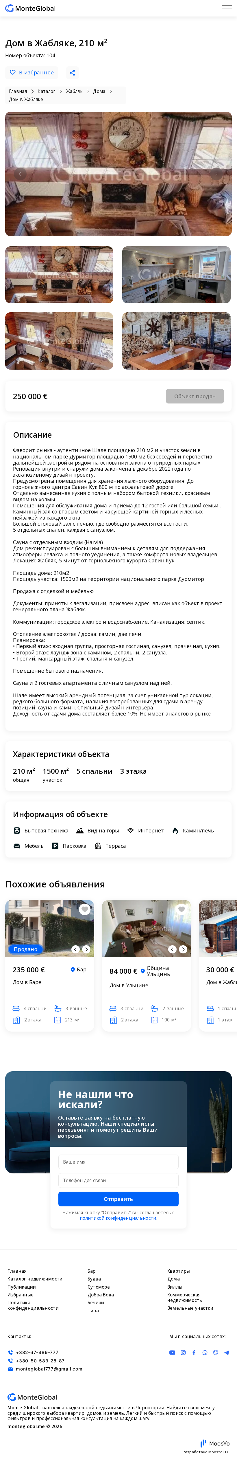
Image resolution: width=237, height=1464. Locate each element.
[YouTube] (172, 1352)
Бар (92, 1271)
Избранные (21, 1295)
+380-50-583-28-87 (40, 1361)
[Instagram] (183, 1352)
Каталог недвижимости (35, 1279)
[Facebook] (194, 1352)
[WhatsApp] (205, 1352)
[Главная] (30, 8)
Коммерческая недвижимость (184, 1297)
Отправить (118, 1198)
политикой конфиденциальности (118, 1218)
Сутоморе (99, 1287)
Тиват (95, 1311)
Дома (173, 1279)
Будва (94, 1279)
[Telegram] (226, 1352)
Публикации (22, 1287)
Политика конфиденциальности (33, 1305)
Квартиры (178, 1271)
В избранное (36, 72)
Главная (17, 1271)
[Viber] (216, 1352)
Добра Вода (101, 1295)
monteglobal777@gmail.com (49, 1369)
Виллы (175, 1287)
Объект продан (195, 396)
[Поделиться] (72, 72)
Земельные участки (190, 1308)
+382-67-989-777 (37, 1352)
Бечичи (96, 1303)
